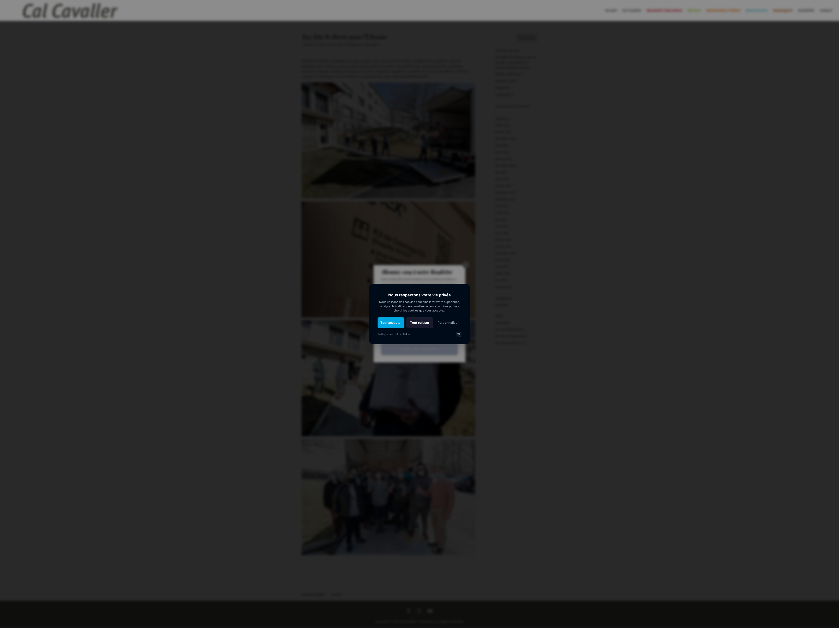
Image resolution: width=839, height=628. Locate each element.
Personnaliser (448, 322)
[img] (458, 334)
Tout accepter (391, 322)
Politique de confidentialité (394, 334)
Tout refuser (419, 322)
